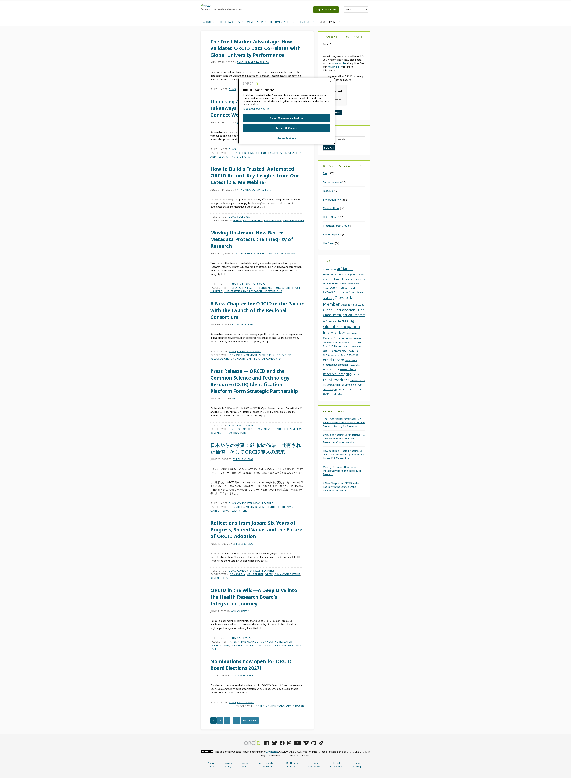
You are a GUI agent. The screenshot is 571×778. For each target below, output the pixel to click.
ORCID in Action (330, 355)
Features (243, 216)
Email (327, 44)
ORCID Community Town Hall (341, 351)
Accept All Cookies (287, 128)
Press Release (293, 429)
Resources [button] (305, 22)
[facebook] (282, 744)
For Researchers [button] (229, 22)
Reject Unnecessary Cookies (286, 118)
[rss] (321, 744)
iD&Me (237, 220)
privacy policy (351, 360)
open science (341, 341)
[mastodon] (289, 744)
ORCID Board (295, 706)
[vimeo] (306, 744)
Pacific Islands (269, 355)
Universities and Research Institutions (253, 291)
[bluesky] (274, 744)
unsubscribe (339, 63)
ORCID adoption (354, 342)
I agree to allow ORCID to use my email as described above (343, 78)
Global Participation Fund (344, 310)
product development (335, 364)
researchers (272, 220)
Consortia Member (243, 355)
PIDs (279, 429)
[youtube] (297, 744)
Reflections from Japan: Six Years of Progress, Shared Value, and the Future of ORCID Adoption (256, 529)
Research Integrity (244, 287)
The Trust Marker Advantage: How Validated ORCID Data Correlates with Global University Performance (255, 48)
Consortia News (249, 351)
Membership (266, 507)
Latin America (352, 333)
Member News (331, 208)
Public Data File (353, 364)
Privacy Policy (335, 66)
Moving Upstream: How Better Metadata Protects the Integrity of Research (251, 239)
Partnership (266, 429)
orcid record (252, 220)
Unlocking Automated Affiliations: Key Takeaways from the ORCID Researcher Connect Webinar (344, 438)
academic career (330, 269)
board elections (345, 279)
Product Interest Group (336, 225)
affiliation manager (244, 641)
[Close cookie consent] (330, 81)
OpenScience (247, 429)
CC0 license (271, 751)
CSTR (233, 429)
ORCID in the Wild (263, 645)
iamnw (332, 321)
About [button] (207, 22)
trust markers (271, 153)
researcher (331, 369)
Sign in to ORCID (326, 9)
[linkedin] (266, 744)
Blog (232, 89)
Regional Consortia (266, 358)
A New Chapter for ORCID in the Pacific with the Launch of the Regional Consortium (257, 310)
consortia (237, 574)
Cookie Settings (357, 764)
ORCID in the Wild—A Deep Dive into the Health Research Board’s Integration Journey (253, 597)
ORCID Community (352, 346)
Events (361, 305)
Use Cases (258, 284)
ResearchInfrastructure (228, 432)
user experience (350, 389)
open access (328, 342)
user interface (332, 394)
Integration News (333, 199)
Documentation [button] (280, 22)
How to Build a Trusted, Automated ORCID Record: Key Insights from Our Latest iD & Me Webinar (254, 175)
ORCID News (245, 425)
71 (237, 720)
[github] (313, 744)
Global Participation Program (344, 315)
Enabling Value (348, 304)
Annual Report (346, 274)
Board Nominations (270, 706)
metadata (357, 338)
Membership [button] (255, 22)
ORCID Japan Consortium (282, 574)
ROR (353, 374)
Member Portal (332, 338)
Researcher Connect (244, 153)
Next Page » (249, 721)
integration (240, 645)
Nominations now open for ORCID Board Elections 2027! (251, 664)
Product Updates (332, 234)
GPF (325, 321)
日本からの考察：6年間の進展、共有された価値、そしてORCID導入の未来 (255, 448)
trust (358, 375)
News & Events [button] (328, 22)
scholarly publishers (274, 287)
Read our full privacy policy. (256, 108)
